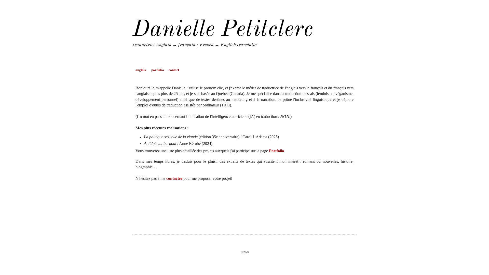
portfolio (157, 69)
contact (174, 69)
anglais (140, 69)
